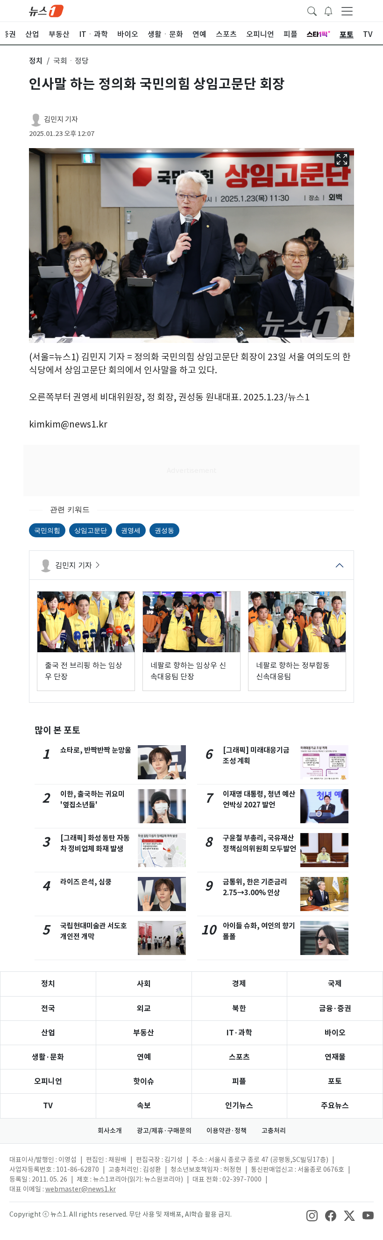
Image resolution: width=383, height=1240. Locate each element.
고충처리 (274, 1130)
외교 (144, 1008)
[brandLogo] (46, 10)
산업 (48, 1033)
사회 (144, 984)
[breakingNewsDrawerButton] (328, 10)
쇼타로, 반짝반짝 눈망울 (95, 750)
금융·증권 (335, 1008)
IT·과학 (239, 1033)
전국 (48, 1008)
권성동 (164, 530)
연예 (144, 1057)
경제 (239, 984)
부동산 (143, 1033)
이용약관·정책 (226, 1130)
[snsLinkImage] (312, 1215)
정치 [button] (36, 60)
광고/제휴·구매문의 (164, 1130)
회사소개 (110, 1130)
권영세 (131, 530)
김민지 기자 (61, 119)
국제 (335, 984)
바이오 (335, 1033)
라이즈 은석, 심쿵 (86, 881)
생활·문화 (48, 1057)
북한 (239, 1008)
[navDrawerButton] (347, 10)
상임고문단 (90, 530)
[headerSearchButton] (312, 10)
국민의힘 (47, 530)
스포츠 (239, 1057)
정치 (48, 984)
